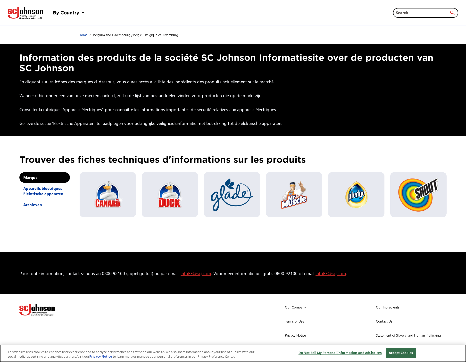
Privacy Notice (100, 356)
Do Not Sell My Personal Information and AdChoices (340, 353)
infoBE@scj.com (196, 273)
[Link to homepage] (25, 13)
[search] (452, 13)
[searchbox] (422, 12)
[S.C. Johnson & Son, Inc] (37, 310)
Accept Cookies (401, 353)
